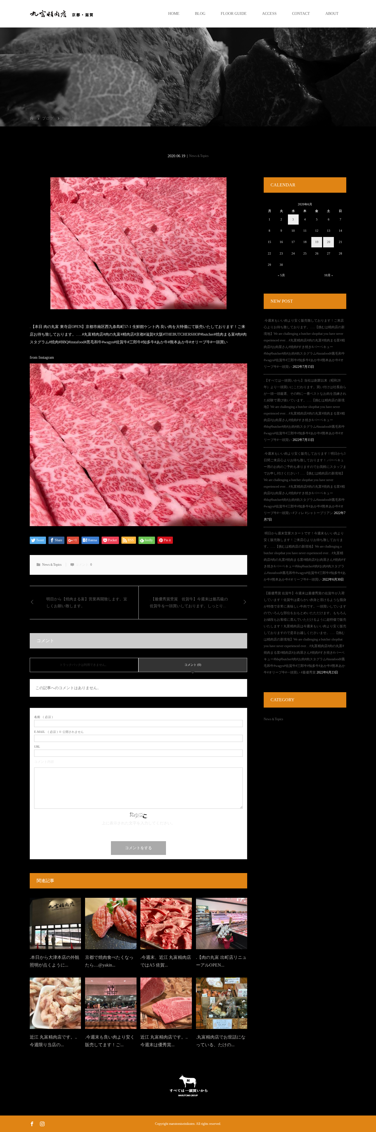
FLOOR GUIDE (234, 14)
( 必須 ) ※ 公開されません (59, 731)
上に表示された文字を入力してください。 (138, 823)
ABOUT (332, 14)
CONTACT (301, 14)
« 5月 (281, 275)
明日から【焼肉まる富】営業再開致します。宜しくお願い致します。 (86, 602)
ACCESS (269, 14)
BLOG (200, 14)
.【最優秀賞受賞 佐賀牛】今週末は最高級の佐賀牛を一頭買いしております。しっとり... (189, 602)
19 (316, 242)
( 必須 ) (43, 717)
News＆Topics (199, 156)
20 (328, 242)
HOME (173, 14)
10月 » (328, 275)
